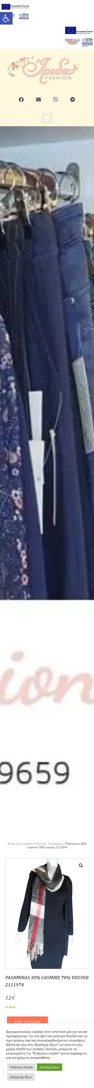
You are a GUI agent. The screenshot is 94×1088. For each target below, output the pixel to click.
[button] (47, 118)
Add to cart (27, 1022)
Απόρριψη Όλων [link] (21, 1077)
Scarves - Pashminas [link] (49, 843)
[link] (6, 18)
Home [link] (11, 843)
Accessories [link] (25, 843)
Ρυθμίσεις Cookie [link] (21, 1067)
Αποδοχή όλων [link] (49, 1067)
